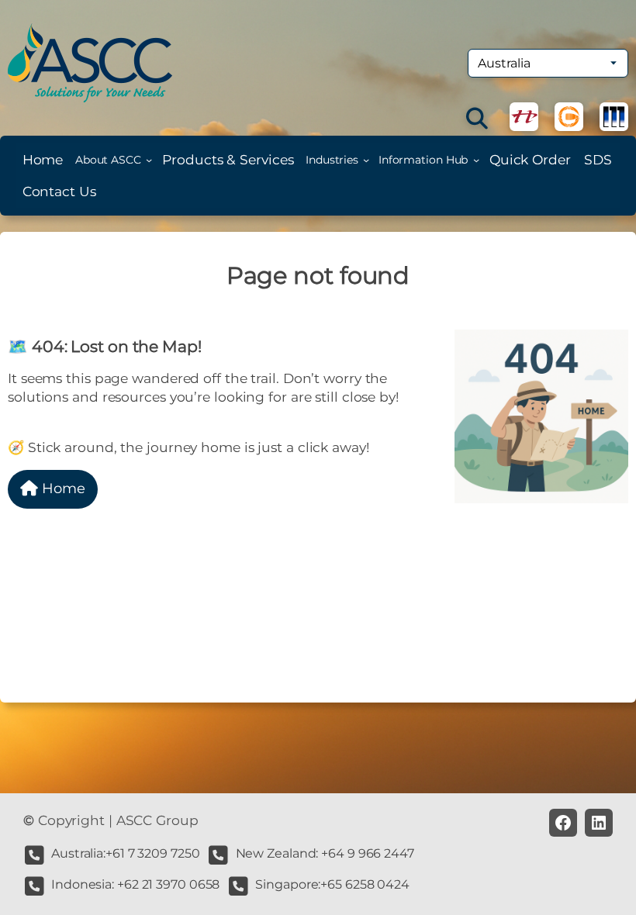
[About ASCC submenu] (149, 160)
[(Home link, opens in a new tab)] (90, 62)
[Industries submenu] (366, 160)
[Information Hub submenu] (476, 160)
